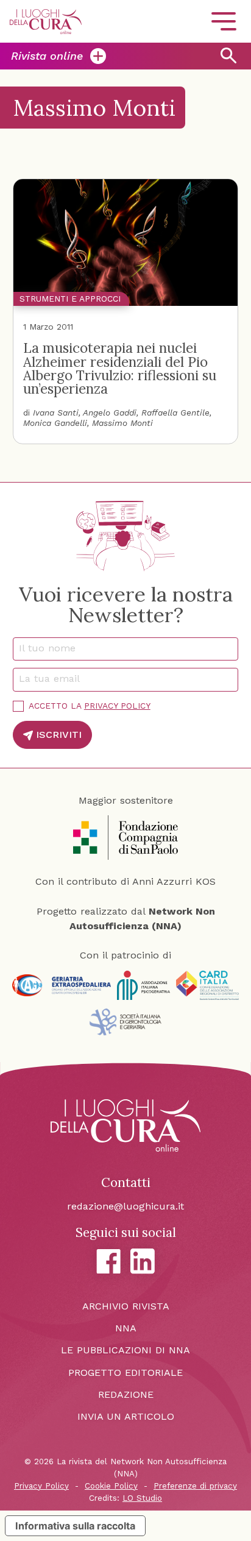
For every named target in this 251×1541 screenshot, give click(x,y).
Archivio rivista (125, 1306)
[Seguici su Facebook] (108, 1261)
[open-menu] (224, 21)
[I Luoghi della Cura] (46, 21)
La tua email (53, 678)
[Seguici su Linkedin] (142, 1261)
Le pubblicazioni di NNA (125, 1350)
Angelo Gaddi (109, 412)
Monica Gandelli (55, 423)
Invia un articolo (125, 1416)
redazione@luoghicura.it (125, 1206)
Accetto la (89, 705)
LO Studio (142, 1498)
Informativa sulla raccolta (75, 1526)
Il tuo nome (52, 648)
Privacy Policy (117, 705)
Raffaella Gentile (175, 412)
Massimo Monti (122, 423)
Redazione (126, 1394)
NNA (125, 1328)
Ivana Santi (56, 412)
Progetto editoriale (125, 1372)
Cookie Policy (111, 1485)
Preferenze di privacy (195, 1485)
